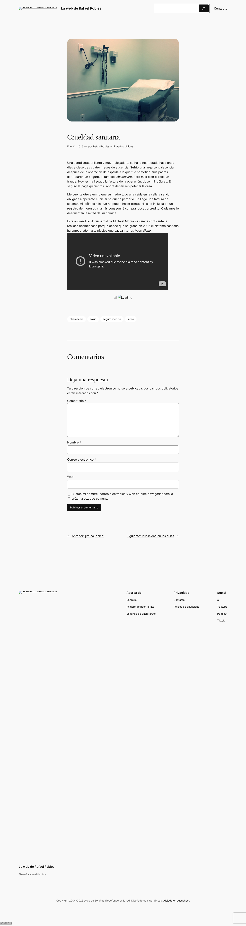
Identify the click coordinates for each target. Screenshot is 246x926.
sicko (131, 319)
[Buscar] (204, 8)
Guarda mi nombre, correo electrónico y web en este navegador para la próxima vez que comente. (122, 496)
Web (70, 477)
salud (93, 319)
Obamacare (124, 177)
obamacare (76, 319)
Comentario (76, 401)
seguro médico (112, 319)
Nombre (74, 442)
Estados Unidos (123, 146)
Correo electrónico (81, 459)
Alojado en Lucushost (176, 900)
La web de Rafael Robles (81, 8)
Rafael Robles (101, 146)
